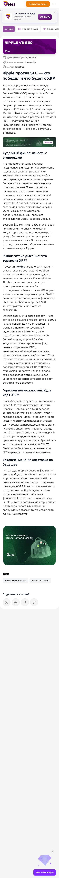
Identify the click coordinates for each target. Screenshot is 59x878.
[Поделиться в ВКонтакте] (16, 602)
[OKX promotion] (29, 545)
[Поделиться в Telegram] (25, 602)
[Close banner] (54, 12)
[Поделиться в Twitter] (6, 602)
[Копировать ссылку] (34, 602)
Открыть (45, 17)
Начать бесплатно (38, 4)
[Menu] (54, 4)
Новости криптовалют (15, 580)
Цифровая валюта (40, 580)
